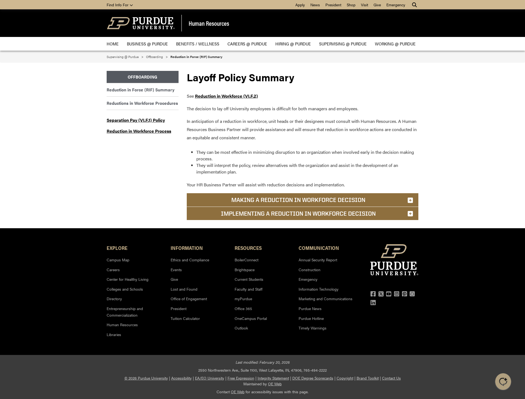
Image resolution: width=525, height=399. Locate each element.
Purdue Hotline (311, 318)
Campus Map (118, 259)
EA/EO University (209, 378)
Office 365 (243, 308)
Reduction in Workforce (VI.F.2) (226, 96)
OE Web (275, 383)
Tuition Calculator (185, 318)
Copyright (345, 378)
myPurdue (243, 298)
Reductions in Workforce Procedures (142, 103)
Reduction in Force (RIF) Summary (140, 89)
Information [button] (187, 247)
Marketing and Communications (325, 298)
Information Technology (319, 289)
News (315, 4)
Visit (364, 4)
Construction (309, 269)
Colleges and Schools (125, 289)
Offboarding (154, 56)
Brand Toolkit (368, 378)
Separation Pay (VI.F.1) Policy (136, 120)
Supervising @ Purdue (343, 44)
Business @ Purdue (147, 44)
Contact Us (391, 378)
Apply (300, 4)
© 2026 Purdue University (146, 378)
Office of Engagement (189, 298)
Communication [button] (319, 247)
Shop (351, 4)
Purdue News (310, 308)
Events (176, 269)
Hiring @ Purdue (293, 44)
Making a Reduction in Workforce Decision (298, 199)
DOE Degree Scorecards (312, 378)
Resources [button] (248, 247)
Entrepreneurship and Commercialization (125, 312)
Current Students (249, 279)
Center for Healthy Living (127, 279)
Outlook (241, 328)
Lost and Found (184, 289)
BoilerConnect (246, 259)
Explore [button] (117, 247)
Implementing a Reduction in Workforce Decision (298, 213)
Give (377, 4)
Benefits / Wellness (197, 44)
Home (113, 44)
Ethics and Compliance (190, 259)
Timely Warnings (312, 328)
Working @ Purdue (395, 44)
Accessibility (181, 378)
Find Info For (118, 4)
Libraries (114, 334)
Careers (113, 269)
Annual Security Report (318, 259)
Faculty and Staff (248, 289)
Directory (114, 298)
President (333, 4)
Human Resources (209, 23)
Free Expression (241, 378)
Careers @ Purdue (247, 44)
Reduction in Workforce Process (139, 131)
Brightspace (245, 269)
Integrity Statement (273, 378)
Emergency (395, 4)
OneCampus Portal (251, 318)
